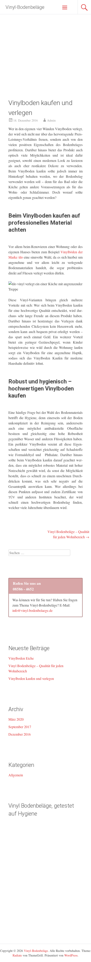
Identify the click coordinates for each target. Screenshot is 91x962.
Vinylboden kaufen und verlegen (31, 678)
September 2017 (19, 726)
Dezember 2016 (19, 734)
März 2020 (16, 719)
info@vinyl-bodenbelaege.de (32, 610)
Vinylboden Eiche (21, 658)
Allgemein (15, 775)
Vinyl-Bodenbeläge (25, 7)
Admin (51, 120)
